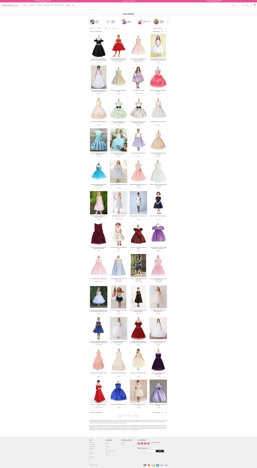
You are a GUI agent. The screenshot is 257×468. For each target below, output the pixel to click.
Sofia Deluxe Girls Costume (138, 90)
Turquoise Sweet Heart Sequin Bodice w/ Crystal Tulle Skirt (98, 185)
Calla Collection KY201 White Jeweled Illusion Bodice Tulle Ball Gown (99, 91)
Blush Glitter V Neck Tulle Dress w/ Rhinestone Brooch (158, 311)
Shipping (123, 442)
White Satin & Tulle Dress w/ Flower (158, 121)
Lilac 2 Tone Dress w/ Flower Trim (138, 153)
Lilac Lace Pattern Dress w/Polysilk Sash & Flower (158, 405)
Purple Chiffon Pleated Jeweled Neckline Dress (158, 373)
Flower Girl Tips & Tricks (110, 450)
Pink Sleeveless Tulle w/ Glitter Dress (99, 278)
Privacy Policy (108, 452)
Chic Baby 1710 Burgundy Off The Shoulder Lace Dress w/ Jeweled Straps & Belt (138, 343)
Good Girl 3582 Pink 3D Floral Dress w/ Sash (118, 248)
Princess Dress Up (147, 22)
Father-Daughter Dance (113, 21)
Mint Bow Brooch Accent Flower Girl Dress (138, 405)
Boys (51, 5)
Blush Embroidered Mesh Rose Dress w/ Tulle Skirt (138, 185)
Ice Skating (56, 5)
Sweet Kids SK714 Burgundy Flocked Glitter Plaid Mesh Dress (98, 248)
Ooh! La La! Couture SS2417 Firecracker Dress (118, 311)
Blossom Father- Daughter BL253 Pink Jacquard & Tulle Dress (138, 59)
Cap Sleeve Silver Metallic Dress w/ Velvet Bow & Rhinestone (138, 122)
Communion (31, 5)
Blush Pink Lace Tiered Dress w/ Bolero (98, 373)
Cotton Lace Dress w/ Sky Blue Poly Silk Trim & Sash (158, 185)
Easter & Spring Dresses (97, 21)
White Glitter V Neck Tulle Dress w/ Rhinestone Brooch (118, 342)
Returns (123, 444)
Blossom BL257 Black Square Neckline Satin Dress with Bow (138, 311)
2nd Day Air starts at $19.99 (129, 1)
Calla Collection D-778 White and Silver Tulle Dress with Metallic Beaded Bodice (98, 311)
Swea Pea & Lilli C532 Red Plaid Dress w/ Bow (138, 248)
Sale (73, 5)
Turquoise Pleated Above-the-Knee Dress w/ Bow (99, 153)
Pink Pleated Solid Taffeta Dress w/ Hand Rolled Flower (98, 216)
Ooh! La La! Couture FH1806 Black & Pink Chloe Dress (138, 279)
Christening (46, 5)
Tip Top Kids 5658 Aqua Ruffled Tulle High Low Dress (118, 153)
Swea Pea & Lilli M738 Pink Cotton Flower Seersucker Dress (158, 279)
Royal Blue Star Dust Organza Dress (118, 404)
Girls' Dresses (39, 5)
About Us (107, 442)
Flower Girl (24, 5)
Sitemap (107, 454)
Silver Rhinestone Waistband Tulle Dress (118, 184)
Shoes (62, 5)
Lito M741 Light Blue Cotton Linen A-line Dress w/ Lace (118, 279)
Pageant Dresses (129, 22)
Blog (106, 444)
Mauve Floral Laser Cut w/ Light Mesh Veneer (158, 91)
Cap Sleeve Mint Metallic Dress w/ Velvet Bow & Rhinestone (118, 122)
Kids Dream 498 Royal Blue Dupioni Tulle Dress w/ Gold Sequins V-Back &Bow (98, 342)
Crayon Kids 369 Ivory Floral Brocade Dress (118, 91)
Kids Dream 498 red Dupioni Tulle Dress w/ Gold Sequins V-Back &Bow (118, 59)
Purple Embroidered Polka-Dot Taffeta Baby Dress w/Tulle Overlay (158, 248)
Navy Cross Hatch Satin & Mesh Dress (158, 216)
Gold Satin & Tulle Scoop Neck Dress (138, 373)
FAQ (106, 448)
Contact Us (107, 446)
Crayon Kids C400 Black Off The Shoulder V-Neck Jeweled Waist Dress (98, 59)
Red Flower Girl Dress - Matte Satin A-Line (99, 405)
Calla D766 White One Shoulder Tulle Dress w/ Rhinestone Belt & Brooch (158, 59)
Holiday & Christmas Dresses (162, 21)
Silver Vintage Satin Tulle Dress (118, 216)
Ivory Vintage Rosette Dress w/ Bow (118, 373)
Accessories (68, 5)
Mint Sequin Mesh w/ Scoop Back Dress (138, 216)
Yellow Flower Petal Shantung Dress (98, 121)
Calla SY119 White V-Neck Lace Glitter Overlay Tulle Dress (158, 342)
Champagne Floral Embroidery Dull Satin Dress (158, 153)
